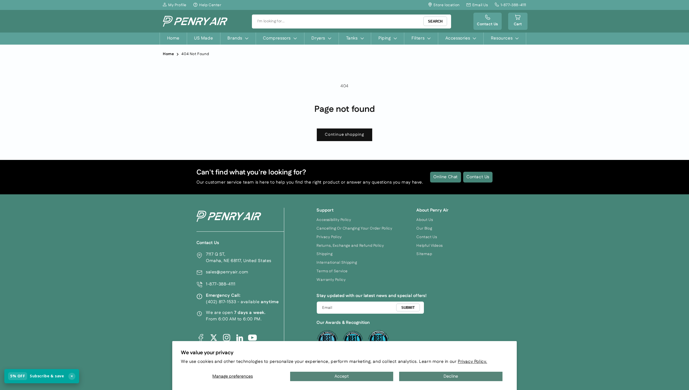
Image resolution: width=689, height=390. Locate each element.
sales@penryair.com (227, 272)
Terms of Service (332, 271)
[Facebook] (200, 337)
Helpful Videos (429, 245)
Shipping (324, 254)
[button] (518, 21)
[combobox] (351, 21)
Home (168, 54)
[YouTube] (252, 337)
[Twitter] (213, 337)
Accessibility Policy (334, 220)
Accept (342, 376)
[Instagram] (226, 337)
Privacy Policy (329, 237)
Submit (408, 307)
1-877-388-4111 (220, 284)
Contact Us (477, 177)
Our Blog (424, 228)
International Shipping (337, 262)
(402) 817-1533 (221, 302)
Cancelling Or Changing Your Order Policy (354, 228)
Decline (451, 376)
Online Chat (445, 177)
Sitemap (424, 254)
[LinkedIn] (239, 337)
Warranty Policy (331, 279)
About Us (424, 220)
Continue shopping (344, 134)
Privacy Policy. (472, 362)
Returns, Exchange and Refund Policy (350, 245)
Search (435, 21)
